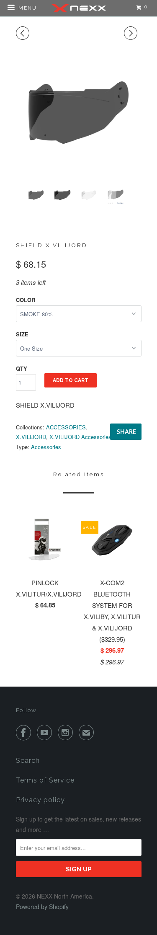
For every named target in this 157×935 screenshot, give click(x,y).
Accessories (46, 447)
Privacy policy (40, 800)
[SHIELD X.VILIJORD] (79, 112)
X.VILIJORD (31, 437)
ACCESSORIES (66, 427)
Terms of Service (45, 780)
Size (22, 334)
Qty (21, 368)
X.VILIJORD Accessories (80, 437)
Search (28, 761)
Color (25, 300)
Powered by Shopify (42, 906)
